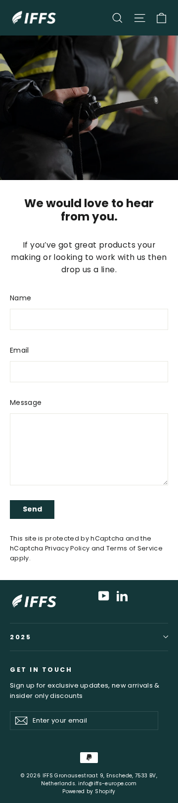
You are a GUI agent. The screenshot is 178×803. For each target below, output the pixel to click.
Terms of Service (134, 548)
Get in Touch (41, 669)
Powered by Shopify (88, 791)
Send (32, 509)
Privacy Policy (67, 548)
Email (19, 350)
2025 (20, 637)
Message (26, 402)
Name (20, 298)
